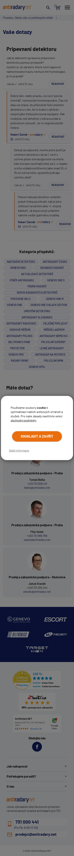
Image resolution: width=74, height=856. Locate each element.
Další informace (19, 450)
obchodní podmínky (23, 420)
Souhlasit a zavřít (37, 436)
